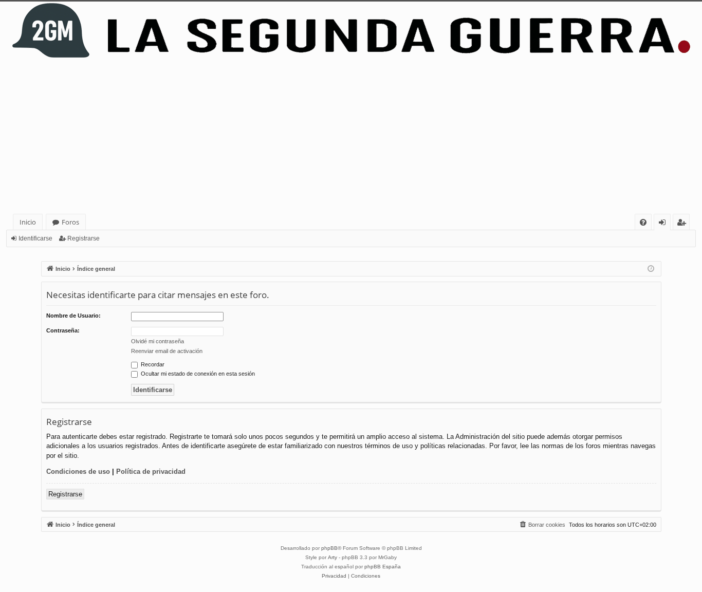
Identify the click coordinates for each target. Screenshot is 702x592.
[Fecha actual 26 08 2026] (651, 269)
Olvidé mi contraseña (157, 341)
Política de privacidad (151, 471)
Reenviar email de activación (166, 351)
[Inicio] (351, 31)
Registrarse (83, 238)
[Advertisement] (351, 137)
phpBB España (382, 566)
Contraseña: (63, 330)
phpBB (329, 548)
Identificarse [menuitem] (664, 223)
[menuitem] (643, 222)
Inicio (28, 222)
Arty (332, 557)
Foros (70, 222)
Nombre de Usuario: (73, 315)
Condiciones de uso (78, 471)
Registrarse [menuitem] (683, 223)
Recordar (151, 364)
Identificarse (35, 238)
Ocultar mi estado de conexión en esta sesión (197, 374)
